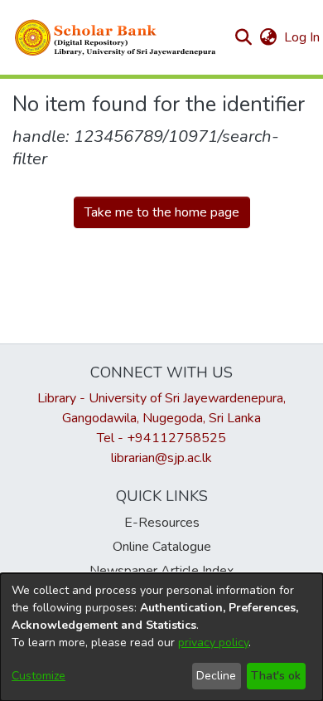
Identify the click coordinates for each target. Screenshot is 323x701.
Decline (216, 676)
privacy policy (213, 642)
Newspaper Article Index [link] (161, 571)
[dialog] (161, 637)
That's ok (276, 676)
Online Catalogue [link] (162, 547)
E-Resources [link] (162, 523)
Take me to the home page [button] (161, 212)
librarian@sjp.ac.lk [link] (161, 458)
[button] (115, 37)
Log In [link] (302, 37)
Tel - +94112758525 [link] (161, 438)
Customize (38, 676)
